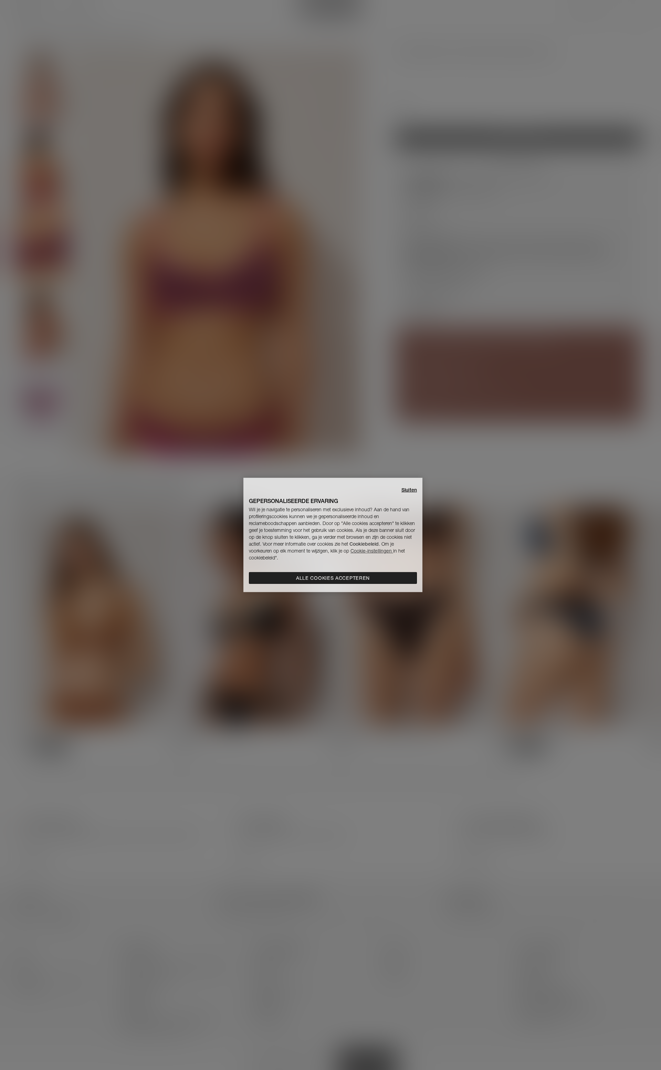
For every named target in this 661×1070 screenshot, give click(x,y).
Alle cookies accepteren (333, 578)
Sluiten (409, 490)
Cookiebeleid (364, 544)
